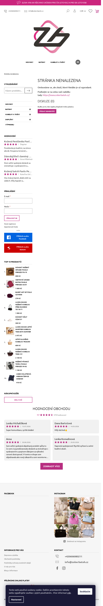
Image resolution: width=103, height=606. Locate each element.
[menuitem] (29, 62)
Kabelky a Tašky (12, 114)
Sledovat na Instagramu (76, 541)
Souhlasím (85, 591)
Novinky (9, 104)
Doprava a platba (11, 555)
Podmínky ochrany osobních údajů (17, 563)
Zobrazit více (51, 466)
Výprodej (9, 124)
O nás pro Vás (9, 566)
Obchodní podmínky (12, 559)
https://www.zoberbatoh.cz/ (56, 95)
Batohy (8, 109)
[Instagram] (64, 568)
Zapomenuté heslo (11, 227)
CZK (82, 11)
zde (69, 592)
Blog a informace (11, 570)
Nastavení (16, 599)
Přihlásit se (11, 218)
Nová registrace (10, 224)
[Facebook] (57, 568)
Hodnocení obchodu (51, 408)
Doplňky (9, 119)
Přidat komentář (47, 111)
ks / (18, 400)
